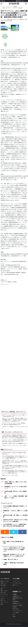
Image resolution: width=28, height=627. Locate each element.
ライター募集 (15, 612)
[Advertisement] (14, 349)
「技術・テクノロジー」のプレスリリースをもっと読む (14, 445)
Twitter (14, 616)
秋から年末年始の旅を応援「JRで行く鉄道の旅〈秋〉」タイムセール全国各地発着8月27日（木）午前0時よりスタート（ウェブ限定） (14, 457)
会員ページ (24, 1)
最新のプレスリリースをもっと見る (10, 475)
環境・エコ (3, 600)
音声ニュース (15, 585)
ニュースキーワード (17, 583)
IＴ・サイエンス (4, 594)
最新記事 (3, 478)
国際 (2, 604)
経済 (2, 588)
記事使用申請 (15, 601)
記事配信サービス (16, 603)
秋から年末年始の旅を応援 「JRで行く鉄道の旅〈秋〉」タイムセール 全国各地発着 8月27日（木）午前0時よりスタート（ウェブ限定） (14, 472)
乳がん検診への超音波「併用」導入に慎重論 (11, 443)
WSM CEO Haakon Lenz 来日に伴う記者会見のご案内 (14, 452)
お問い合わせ (15, 608)
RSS (14, 614)
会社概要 (15, 594)
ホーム (3, 6)
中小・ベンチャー (4, 602)
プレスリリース (9, 6)
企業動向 (15, 6)
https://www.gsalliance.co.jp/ (11, 274)
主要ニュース (3, 583)
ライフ (2, 596)
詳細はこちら (4, 280)
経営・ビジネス (4, 590)
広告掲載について (16, 596)
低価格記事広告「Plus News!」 (17, 598)
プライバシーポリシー (17, 610)
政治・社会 (3, 592)
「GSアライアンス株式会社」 (8, 411)
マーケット (3, 587)
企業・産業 (3, 585)
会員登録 (19, 1)
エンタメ (2, 598)
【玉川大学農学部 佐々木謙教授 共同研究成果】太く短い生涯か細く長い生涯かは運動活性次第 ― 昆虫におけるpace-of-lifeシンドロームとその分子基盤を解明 (14, 436)
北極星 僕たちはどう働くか (10, 559)
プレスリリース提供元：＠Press (9, 281)
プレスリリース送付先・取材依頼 (18, 606)
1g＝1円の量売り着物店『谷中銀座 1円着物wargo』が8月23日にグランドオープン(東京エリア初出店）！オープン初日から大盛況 (14, 467)
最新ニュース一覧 (4, 581)
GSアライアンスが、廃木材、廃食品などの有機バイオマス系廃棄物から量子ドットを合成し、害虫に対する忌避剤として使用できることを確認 (14, 420)
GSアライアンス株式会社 (17, 7)
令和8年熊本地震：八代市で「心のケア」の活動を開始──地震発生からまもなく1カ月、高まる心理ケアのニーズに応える (14, 462)
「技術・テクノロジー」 (7, 432)
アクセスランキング (6, 503)
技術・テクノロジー (7, 7)
